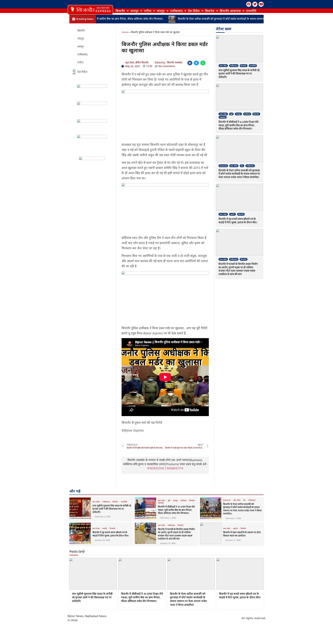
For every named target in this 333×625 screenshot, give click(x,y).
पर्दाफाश (247, 114)
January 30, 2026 (102, 540)
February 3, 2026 (102, 516)
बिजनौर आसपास (230, 11)
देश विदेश (194, 11)
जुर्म (231, 114)
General (223, 166)
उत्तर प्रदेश (223, 65)
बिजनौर (120, 11)
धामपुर (134, 11)
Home (125, 32)
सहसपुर (223, 117)
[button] (90, 10)
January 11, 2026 (233, 540)
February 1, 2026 (168, 518)
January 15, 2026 (167, 543)
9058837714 (175, 468)
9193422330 (155, 468)
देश (242, 166)
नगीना (147, 11)
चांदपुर (161, 11)
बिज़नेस (209, 11)
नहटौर (232, 214)
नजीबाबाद (176, 11)
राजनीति (251, 11)
